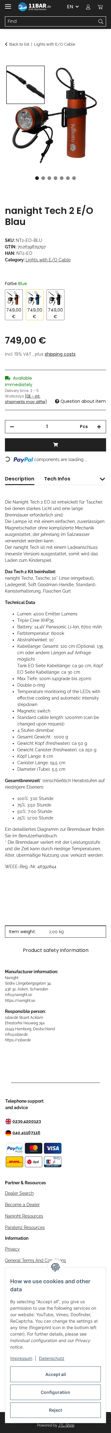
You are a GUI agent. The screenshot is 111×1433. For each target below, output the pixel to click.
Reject (55, 1410)
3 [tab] (49, 178)
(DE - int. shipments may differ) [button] (26, 399)
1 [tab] (37, 178)
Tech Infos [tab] (57, 478)
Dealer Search (19, 1193)
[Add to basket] (10, 60)
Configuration (55, 1392)
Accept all (55, 1374)
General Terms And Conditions (35, 1260)
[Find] (101, 21)
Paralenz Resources (25, 1227)
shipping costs (60, 354)
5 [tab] (62, 178)
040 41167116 (26, 1132)
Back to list (19, 44)
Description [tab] (19, 478)
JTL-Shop (66, 1425)
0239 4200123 (26, 1121)
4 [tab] (55, 178)
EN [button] (70, 6)
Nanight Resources (24, 1216)
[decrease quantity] (12, 426)
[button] (88, 7)
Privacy (12, 1249)
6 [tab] (68, 178)
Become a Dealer (22, 1204)
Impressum (21, 1358)
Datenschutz (51, 1358)
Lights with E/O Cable (48, 259)
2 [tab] (43, 178)
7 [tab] (74, 178)
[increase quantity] (99, 426)
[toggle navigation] (8, 4)
